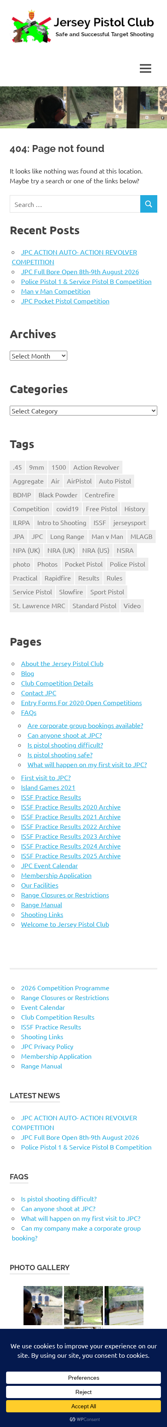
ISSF (100, 522)
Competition (31, 508)
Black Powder (58, 494)
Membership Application (56, 875)
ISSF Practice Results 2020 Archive (71, 807)
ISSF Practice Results (51, 797)
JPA (18, 536)
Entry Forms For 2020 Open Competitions (81, 702)
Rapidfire (58, 578)
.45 (17, 467)
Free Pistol (101, 508)
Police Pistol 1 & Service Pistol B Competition (86, 281)
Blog (27, 673)
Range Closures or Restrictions (65, 895)
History (134, 508)
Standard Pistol (94, 605)
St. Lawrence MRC (39, 605)
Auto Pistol (115, 481)
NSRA (125, 550)
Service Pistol (32, 591)
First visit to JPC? (46, 777)
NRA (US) (95, 550)
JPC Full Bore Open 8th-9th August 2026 (80, 271)
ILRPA (21, 522)
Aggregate (28, 481)
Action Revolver (96, 467)
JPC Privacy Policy (47, 1046)
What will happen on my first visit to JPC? (87, 764)
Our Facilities (39, 885)
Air (55, 481)
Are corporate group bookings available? (85, 725)
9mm (36, 467)
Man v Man (107, 536)
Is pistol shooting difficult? (65, 745)
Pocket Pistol (84, 564)
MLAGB (141, 536)
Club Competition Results (57, 1017)
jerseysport (129, 522)
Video (132, 605)
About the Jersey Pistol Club (62, 663)
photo (21, 564)
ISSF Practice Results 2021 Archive (71, 816)
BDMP (22, 494)
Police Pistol (127, 564)
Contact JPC (38, 692)
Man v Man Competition (55, 291)
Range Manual (41, 904)
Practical (25, 578)
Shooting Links (42, 914)
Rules (114, 578)
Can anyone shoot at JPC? (65, 735)
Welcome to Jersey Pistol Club (65, 924)
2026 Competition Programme (65, 987)
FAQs (28, 712)
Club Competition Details (57, 683)
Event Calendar (43, 1007)
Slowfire (71, 591)
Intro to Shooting (61, 522)
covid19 (67, 508)
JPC (37, 536)
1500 (58, 467)
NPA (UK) (26, 550)
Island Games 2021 (48, 787)
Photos (47, 564)
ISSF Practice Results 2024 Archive (71, 846)
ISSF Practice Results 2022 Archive (71, 826)
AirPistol (79, 481)
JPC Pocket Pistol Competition (65, 301)
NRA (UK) (61, 550)
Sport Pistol (107, 591)
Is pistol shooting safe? (60, 754)
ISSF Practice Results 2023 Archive (71, 836)
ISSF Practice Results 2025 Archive (71, 855)
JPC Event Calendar (49, 865)
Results (88, 578)
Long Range (67, 536)
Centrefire (100, 494)
